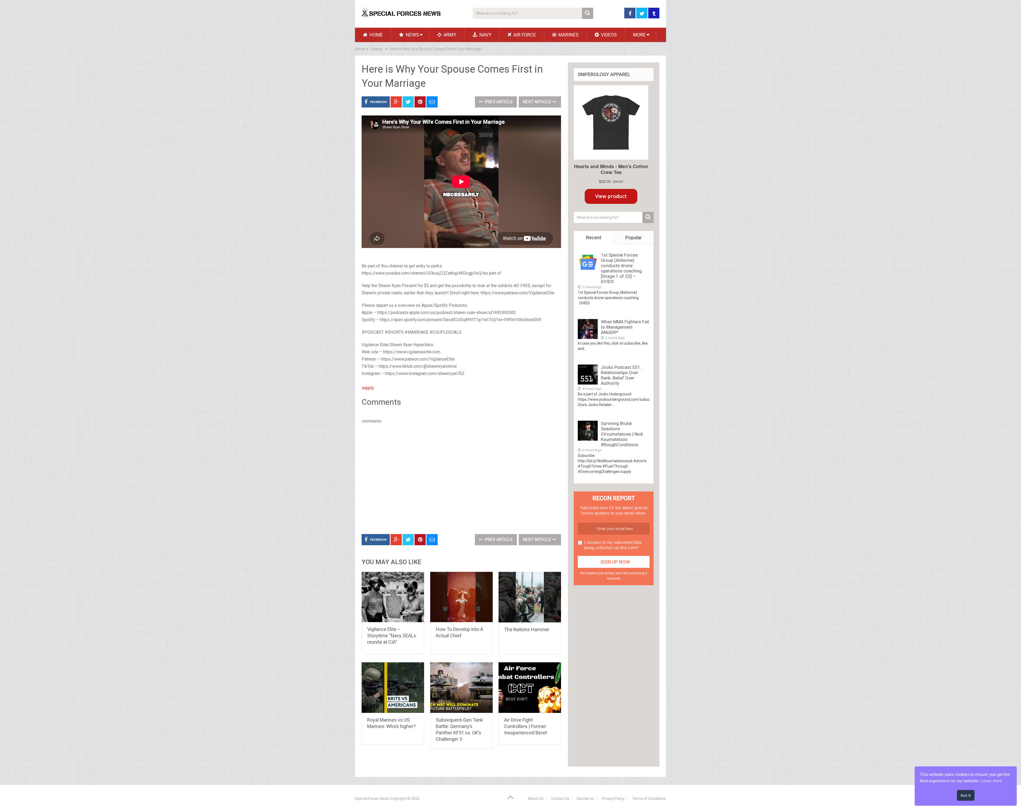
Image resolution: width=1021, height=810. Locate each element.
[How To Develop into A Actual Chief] (461, 597)
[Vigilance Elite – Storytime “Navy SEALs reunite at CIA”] (393, 597)
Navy (484, 35)
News (412, 35)
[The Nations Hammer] (530, 597)
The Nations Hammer (527, 629)
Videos (608, 35)
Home (376, 35)
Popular (633, 237)
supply (368, 387)
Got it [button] (966, 795)
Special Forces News (372, 798)
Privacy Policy (613, 798)
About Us (535, 798)
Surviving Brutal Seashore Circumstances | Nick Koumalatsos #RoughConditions (622, 434)
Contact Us (560, 798)
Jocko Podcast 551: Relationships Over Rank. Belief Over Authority (621, 375)
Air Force (524, 35)
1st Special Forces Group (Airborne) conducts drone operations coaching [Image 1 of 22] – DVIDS (621, 268)
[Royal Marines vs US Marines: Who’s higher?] (393, 687)
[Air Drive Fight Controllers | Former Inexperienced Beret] (530, 687)
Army (449, 35)
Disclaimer (585, 798)
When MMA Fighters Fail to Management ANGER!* (625, 327)
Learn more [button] (991, 781)
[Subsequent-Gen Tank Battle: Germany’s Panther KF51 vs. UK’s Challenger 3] (461, 687)
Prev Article (498, 101)
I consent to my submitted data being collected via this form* (613, 545)
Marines (568, 35)
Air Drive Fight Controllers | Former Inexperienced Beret (525, 726)
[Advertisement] (461, 456)
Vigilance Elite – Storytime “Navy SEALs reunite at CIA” (391, 635)
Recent (593, 237)
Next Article (537, 101)
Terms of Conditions (649, 798)
